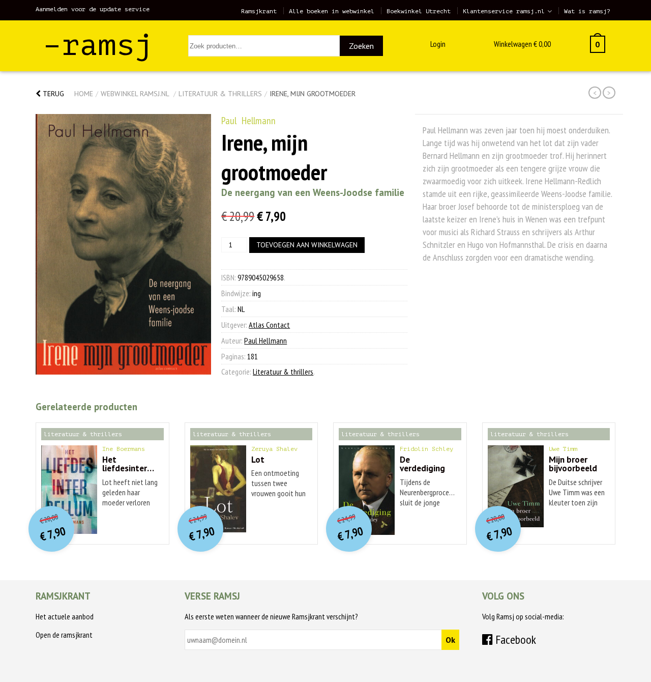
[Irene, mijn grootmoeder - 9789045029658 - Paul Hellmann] (123, 244)
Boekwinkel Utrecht (419, 11)
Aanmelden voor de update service (93, 9)
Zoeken (361, 46)
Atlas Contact (269, 325)
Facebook (514, 639)
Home (83, 93)
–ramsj (98, 45)
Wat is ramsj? (587, 11)
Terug (52, 93)
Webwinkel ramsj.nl (135, 93)
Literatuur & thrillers (220, 93)
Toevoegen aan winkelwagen (307, 244)
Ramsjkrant (259, 11)
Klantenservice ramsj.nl (504, 11)
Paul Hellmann (248, 120)
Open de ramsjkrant (64, 635)
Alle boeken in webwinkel (331, 11)
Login (438, 44)
